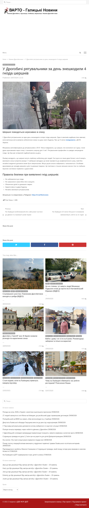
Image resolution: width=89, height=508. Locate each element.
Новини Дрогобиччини (9, 64)
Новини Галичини (15, 377)
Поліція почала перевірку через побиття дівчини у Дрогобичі (25, 429)
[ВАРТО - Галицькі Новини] (44, 11)
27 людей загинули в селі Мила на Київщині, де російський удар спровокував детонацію (35, 415)
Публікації (78, 336)
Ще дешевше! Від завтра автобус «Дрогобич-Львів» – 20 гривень (33, 465)
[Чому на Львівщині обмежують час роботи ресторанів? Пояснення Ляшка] (65, 353)
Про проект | (67, 502)
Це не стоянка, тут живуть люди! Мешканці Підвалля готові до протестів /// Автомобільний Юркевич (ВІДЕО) (64, 288)
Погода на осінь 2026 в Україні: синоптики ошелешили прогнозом (27, 412)
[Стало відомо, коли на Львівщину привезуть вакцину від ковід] (23, 353)
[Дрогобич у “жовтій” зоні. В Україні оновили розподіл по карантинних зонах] (23, 308)
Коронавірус (6, 377)
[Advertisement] (44, 33)
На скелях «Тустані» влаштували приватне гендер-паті (23, 440)
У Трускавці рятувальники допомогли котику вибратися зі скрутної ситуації (31, 426)
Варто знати (6, 291)
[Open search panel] (80, 53)
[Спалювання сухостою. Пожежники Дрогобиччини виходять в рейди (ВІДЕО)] (23, 260)
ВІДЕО (12, 291)
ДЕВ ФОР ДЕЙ (22, 502)
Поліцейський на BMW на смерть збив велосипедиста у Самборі (27, 419)
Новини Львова (38, 377)
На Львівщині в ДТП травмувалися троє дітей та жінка (23, 455)
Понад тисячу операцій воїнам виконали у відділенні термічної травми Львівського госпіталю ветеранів (41, 443)
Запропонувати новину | (53, 502)
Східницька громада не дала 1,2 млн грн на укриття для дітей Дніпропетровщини (33, 436)
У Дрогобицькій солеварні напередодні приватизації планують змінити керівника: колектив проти (39, 433)
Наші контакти (80, 505)
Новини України (71, 336)
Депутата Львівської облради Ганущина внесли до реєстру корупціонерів (30, 422)
